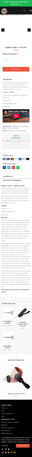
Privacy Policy (5, 430)
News (3, 416)
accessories (10, 130)
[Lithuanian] (11, 452)
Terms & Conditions (7, 428)
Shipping (4, 425)
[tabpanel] (16, 29)
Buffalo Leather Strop (16, 394)
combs (17, 130)
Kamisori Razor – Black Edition (23, 324)
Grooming (15, 128)
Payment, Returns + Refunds (10, 422)
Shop (3, 411)
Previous (3, 141)
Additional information (12, 180)
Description (7, 176)
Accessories (15, 126)
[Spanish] (14, 452)
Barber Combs (7, 128)
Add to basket (15, 69)
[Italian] (8, 452)
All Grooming (24, 126)
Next (29, 141)
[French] (5, 452)
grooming (23, 130)
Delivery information (10, 54)
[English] (2, 452)
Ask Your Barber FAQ (7, 413)
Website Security (6, 433)
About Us (4, 408)
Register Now (23, 446)
